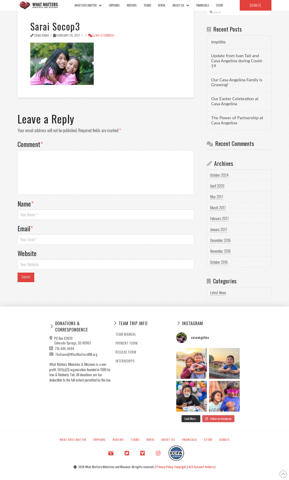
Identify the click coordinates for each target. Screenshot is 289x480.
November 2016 (220, 251)
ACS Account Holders (202, 467)
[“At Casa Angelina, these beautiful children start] (224, 396)
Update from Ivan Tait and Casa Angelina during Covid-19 (237, 61)
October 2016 (219, 262)
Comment (30, 144)
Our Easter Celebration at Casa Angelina (235, 101)
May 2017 (216, 196)
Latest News (218, 292)
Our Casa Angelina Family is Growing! (236, 82)
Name (26, 203)
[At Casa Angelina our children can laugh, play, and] (191, 363)
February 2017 (219, 218)
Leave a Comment (103, 35)
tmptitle (218, 42)
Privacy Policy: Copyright (171, 467)
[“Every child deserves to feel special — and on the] (191, 396)
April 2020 (217, 186)
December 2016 (220, 240)
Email (25, 228)
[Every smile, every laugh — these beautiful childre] (224, 363)
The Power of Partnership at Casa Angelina (237, 120)
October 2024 (219, 175)
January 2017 (218, 229)
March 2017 (218, 207)
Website (27, 253)
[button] (255, 5)
